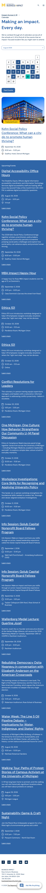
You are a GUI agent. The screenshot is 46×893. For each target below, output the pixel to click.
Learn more (6, 208)
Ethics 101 (8, 308)
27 (28, 76)
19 (23, 72)
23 (9, 76)
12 (23, 67)
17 (13, 72)
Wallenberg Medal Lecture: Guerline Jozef (20, 621)
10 (13, 67)
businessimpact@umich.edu (11, 881)
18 (18, 72)
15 (37, 67)
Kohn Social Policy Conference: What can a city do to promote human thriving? (22, 135)
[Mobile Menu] (43, 5)
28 (33, 76)
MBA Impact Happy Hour (19, 273)
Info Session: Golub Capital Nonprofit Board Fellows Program (20, 528)
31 (13, 81)
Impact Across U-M (9, 15)
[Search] (38, 5)
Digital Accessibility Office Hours (20, 173)
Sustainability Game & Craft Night (21, 815)
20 (28, 72)
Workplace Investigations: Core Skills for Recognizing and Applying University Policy (23, 483)
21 (32, 72)
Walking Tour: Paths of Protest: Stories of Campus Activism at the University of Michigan (23, 772)
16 (8, 72)
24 (13, 76)
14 (32, 67)
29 (37, 76)
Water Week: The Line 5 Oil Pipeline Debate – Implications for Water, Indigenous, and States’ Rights (22, 722)
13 (28, 67)
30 (8, 81)
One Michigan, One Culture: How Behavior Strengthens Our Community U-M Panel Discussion (21, 431)
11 (18, 67)
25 (18, 76)
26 (23, 76)
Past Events (8, 90)
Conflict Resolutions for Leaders (18, 384)
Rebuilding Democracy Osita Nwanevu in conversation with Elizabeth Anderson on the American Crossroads (22, 669)
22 (37, 72)
